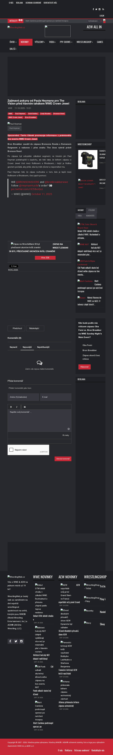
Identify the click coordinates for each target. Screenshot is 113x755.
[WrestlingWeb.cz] (16, 27)
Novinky (25, 42)
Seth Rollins (33, 114)
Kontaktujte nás (50, 3)
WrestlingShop (84, 42)
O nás (11, 3)
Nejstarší (13, 347)
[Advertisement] (60, 76)
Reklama (19, 3)
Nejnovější (27, 347)
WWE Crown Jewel (16, 117)
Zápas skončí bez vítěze (91, 357)
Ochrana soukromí (33, 3)
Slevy (102, 624)
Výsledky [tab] (91, 210)
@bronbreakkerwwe (56, 182)
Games (100, 42)
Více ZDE (45, 257)
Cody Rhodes (45, 114)
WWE (11, 114)
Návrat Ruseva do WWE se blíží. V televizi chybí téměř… (89, 301)
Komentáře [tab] (90, 216)
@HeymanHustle (28, 185)
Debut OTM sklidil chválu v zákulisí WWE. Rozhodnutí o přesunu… (89, 234)
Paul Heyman (20, 114)
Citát (24, 406)
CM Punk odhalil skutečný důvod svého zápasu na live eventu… (89, 271)
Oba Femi (87, 345)
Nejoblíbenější (43, 347)
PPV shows (65, 42)
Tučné (10, 406)
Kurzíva (16, 406)
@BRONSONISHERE (27, 182)
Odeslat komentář (63, 459)
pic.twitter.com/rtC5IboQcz (27, 189)
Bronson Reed (58, 114)
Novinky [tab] (81, 210)
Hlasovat (84, 367)
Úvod (12, 42)
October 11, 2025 (42, 194)
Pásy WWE (105, 599)
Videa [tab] (80, 216)
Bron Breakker (30, 117)
